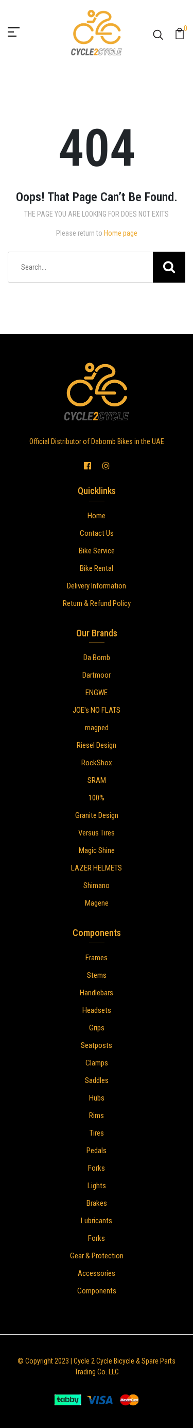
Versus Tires (96, 833)
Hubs (96, 1098)
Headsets (96, 1010)
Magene (97, 903)
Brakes (96, 1203)
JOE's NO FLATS (96, 710)
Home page (120, 233)
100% (96, 797)
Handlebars (96, 992)
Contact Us (97, 533)
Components (96, 1290)
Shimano (96, 885)
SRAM (96, 780)
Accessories (96, 1273)
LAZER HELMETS (96, 868)
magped (97, 727)
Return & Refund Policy (97, 603)
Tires (97, 1133)
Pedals (96, 1150)
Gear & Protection (97, 1255)
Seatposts (96, 1045)
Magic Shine (97, 850)
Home (96, 515)
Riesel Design (96, 745)
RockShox (96, 762)
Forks (96, 1168)
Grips (96, 1027)
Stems (97, 975)
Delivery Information (96, 585)
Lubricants (96, 1220)
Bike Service (97, 550)
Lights (96, 1185)
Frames (96, 957)
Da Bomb (96, 657)
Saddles (97, 1080)
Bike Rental (96, 568)
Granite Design (96, 815)
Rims (96, 1115)
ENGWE (96, 692)
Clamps (96, 1063)
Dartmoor (96, 675)
